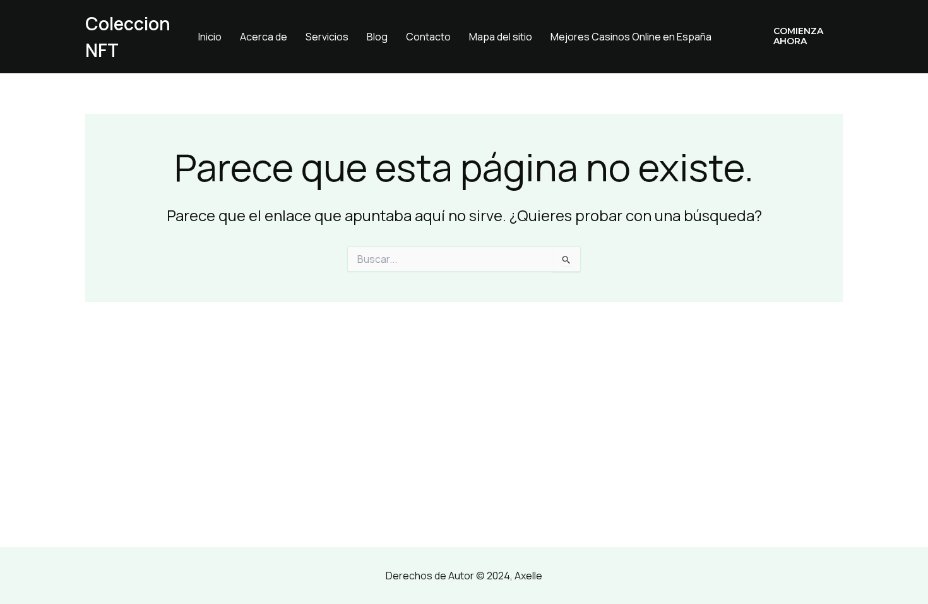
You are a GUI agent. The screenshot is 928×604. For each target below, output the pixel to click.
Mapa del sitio (500, 37)
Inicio (210, 37)
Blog (377, 37)
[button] (799, 36)
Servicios (327, 37)
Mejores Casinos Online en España (630, 37)
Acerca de (263, 37)
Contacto (428, 37)
